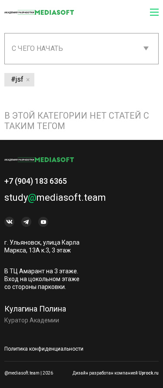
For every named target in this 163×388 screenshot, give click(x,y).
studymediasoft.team (55, 197)
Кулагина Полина (35, 308)
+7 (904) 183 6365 (35, 181)
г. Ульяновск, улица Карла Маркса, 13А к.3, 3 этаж (42, 246)
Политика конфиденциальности (43, 349)
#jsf (17, 79)
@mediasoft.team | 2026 (28, 373)
